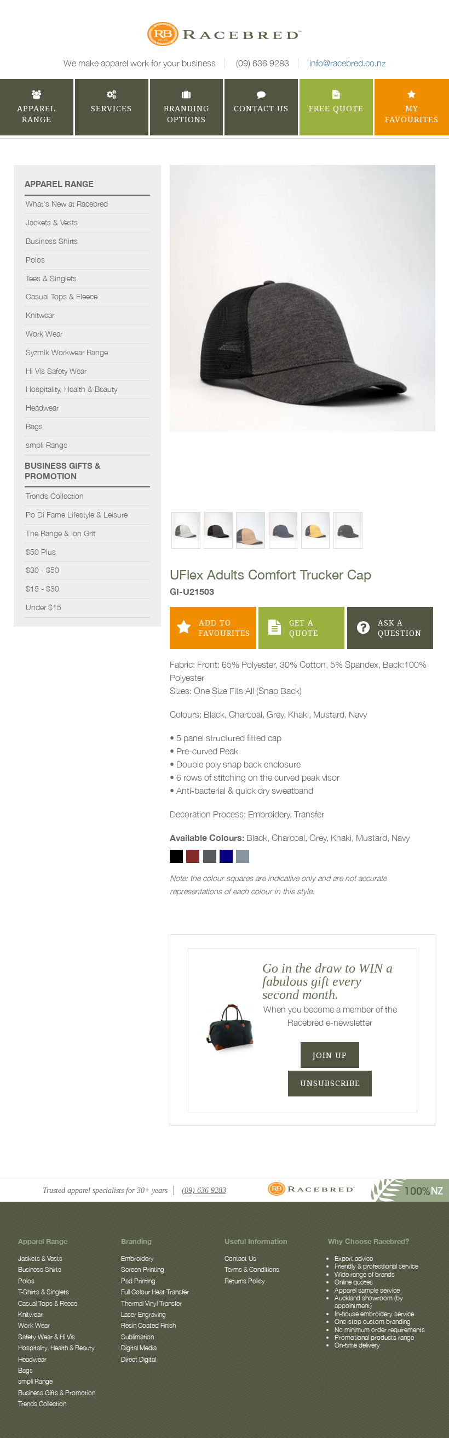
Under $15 (43, 607)
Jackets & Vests (52, 222)
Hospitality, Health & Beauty (71, 389)
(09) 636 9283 (262, 63)
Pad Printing (138, 1281)
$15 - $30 (42, 588)
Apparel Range (59, 184)
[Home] (224, 35)
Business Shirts (52, 241)
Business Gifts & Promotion (62, 471)
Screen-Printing (142, 1269)
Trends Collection (55, 496)
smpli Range (46, 445)
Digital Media (139, 1348)
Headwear (42, 407)
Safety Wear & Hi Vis (46, 1337)
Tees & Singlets (51, 278)
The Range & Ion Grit (60, 533)
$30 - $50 (42, 570)
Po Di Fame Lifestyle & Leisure (77, 514)
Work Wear (44, 333)
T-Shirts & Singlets (43, 1292)
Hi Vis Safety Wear (56, 371)
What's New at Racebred (67, 204)
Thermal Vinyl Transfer (151, 1303)
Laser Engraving (143, 1314)
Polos (35, 259)
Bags (34, 426)
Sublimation (137, 1337)
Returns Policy (245, 1281)
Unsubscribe (330, 1083)
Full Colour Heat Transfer (155, 1292)
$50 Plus (41, 552)
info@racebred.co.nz (347, 63)
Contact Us (240, 1258)
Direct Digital (138, 1359)
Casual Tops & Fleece (61, 296)
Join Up (330, 1055)
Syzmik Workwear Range (67, 352)
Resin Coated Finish (148, 1325)
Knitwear (40, 315)
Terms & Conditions (252, 1269)
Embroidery (137, 1258)
